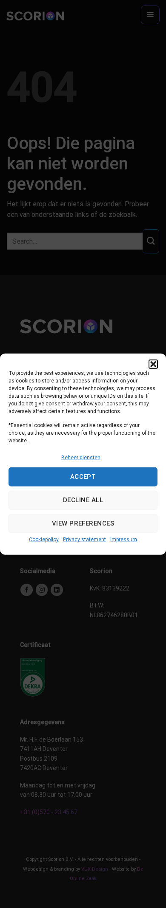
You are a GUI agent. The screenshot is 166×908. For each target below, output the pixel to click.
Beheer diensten (80, 457)
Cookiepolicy (44, 540)
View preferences (83, 523)
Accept (83, 477)
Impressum (123, 540)
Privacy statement (84, 540)
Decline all (83, 500)
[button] (153, 364)
